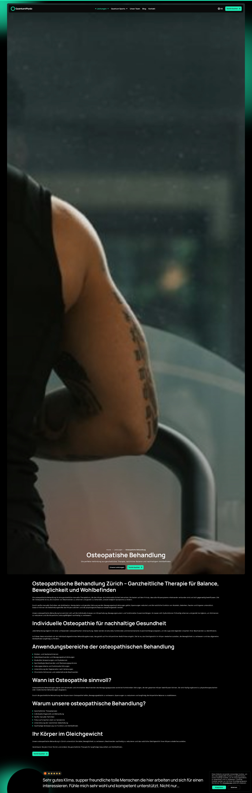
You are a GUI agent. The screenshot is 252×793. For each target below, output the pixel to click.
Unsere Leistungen (117, 567)
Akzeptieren (219, 787)
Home (108, 550)
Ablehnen (234, 787)
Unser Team (135, 8)
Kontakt (151, 8)
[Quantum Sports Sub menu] (126, 8)
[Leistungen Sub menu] (108, 8)
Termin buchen (232, 8)
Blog (144, 8)
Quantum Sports (118, 8)
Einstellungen (227, 783)
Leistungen (102, 8)
